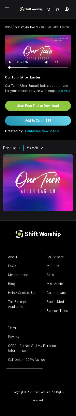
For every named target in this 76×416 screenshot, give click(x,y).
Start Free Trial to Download (38, 106)
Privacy (13, 337)
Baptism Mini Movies (27, 27)
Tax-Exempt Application (17, 304)
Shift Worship (42, 392)
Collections (55, 257)
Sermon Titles (57, 311)
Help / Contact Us (21, 293)
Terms (13, 328)
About (12, 257)
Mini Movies (56, 284)
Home (8, 27)
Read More (64, 90)
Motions (53, 266)
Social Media (56, 302)
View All (32, 147)
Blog (11, 284)
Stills (50, 275)
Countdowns (56, 293)
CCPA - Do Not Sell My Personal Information (32, 348)
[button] (7, 9)
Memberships (18, 275)
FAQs (12, 266)
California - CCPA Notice (26, 360)
